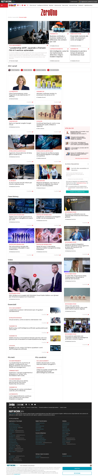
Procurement (44, 442)
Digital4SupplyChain (40, 441)
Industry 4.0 (16, 438)
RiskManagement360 (13, 444)
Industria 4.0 (14, 436)
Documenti (16, 430)
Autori (14, 407)
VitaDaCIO (80, 5)
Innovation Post (66, 430)
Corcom (38, 424)
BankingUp (64, 426)
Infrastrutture (17, 439)
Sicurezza (16, 448)
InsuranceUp (65, 432)
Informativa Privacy (81, 183)
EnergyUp (64, 427)
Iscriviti (77, 191)
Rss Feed (23, 407)
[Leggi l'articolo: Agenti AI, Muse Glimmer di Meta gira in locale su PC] (21, 149)
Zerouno (38, 430)
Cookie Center (63, 407)
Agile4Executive (88, 5)
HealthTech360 (65, 429)
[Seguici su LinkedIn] (26, 404)
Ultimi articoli (33, 5)
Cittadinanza (17, 456)
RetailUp (64, 436)
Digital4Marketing (40, 438)
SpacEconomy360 (66, 441)
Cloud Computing (16, 427)
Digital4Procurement (41, 439)
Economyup (38, 456)
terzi (69, 189)
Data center (14, 445)
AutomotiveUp (65, 424)
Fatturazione (17, 435)
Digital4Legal (39, 436)
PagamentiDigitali (13, 442)
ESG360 (10, 433)
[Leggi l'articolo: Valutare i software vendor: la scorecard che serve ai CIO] (48, 89)
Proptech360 (65, 435)
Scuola (68, 439)
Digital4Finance (39, 435)
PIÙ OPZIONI (77, 473)
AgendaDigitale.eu (40, 423)
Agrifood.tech (65, 423)
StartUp (42, 457)
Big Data (51, 5)
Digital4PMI (38, 427)
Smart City (16, 450)
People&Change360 (40, 444)
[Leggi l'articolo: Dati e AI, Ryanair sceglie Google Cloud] (21, 119)
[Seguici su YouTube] (35, 404)
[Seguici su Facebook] (32, 404)
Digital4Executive (40, 426)
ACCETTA (77, 468)
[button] (4, 5)
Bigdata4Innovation (14, 424)
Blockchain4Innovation (14, 426)
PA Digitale (14, 457)
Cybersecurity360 (13, 429)
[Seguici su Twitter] (29, 404)
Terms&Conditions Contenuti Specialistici (48, 407)
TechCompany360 (40, 429)
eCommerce (16, 432)
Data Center (65, 5)
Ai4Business (11, 423)
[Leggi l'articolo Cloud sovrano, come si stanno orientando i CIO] (35, 320)
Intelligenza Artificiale (42, 5)
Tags (18, 407)
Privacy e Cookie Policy (31, 407)
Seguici (19, 404)
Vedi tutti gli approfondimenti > (82, 158)
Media (66, 433)
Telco (66, 442)
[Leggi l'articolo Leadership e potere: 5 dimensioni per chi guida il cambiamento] (35, 311)
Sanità (68, 438)
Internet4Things (73, 5)
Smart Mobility (15, 451)
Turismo (69, 444)
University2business (66, 456)
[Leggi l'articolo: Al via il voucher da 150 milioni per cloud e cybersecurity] (21, 178)
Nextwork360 (12, 413)
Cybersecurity (57, 5)
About (10, 407)
